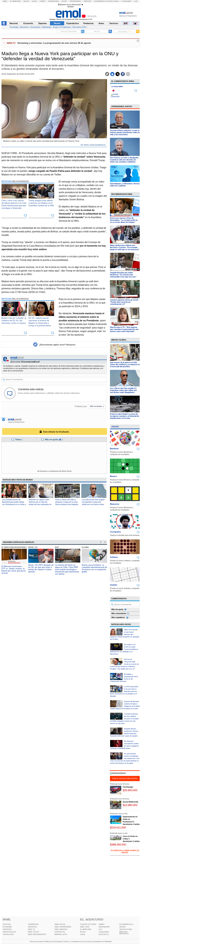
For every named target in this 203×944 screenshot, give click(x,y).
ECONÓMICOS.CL (126, 924)
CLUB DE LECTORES (88, 924)
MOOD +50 (32, 547)
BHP (57, 547)
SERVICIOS (32, 927)
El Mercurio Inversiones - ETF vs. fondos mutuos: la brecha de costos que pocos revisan (13, 569)
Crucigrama (115, 532)
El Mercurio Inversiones (14, 547)
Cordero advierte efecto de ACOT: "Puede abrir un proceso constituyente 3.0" (124, 302)
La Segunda (126, 1)
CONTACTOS (60, 932)
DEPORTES (7, 929)
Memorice (114, 504)
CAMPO (101, 924)
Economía (28, 23)
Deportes (42, 23)
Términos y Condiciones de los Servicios (77, 941)
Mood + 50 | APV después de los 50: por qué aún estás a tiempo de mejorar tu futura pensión (40, 568)
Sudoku (113, 585)
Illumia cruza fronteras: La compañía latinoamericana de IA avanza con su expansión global (94, 568)
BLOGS (83, 932)
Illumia (85, 547)
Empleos (87, 1)
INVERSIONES (104, 927)
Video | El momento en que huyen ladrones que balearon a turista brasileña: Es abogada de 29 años (124, 634)
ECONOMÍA (7, 927)
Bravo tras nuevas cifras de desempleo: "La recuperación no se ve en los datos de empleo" (124, 220)
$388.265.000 (118, 844)
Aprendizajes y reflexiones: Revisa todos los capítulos (125, 185)
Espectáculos (72, 23)
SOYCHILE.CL (104, 934)
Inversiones (53, 1)
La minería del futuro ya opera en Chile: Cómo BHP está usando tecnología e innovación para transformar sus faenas (67, 569)
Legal (34, 1)
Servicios (113, 23)
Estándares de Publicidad (102, 941)
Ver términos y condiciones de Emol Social (54, 471)
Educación (24, 27)
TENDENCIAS (33, 924)
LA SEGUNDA (104, 932)
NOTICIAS (7, 924)
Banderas (114, 448)
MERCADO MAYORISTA (124, 933)
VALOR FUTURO (125, 929)
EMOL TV (31, 929)
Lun (135, 1)
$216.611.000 (118, 827)
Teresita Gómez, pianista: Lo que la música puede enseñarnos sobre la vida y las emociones (125, 132)
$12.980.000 (130, 805)
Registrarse (132, 16)
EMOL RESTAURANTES (37, 934)
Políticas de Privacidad (53, 941)
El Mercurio (15, 1)
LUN (100, 929)
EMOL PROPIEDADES (63, 927)
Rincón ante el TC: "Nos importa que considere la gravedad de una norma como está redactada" (124, 329)
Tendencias (88, 23)
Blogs (26, 1)
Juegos (115, 427)
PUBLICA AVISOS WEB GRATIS (125, 779)
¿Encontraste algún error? (57, 344)
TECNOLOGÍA (8, 934)
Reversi (113, 476)
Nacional (14, 23)
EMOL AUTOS (60, 924)
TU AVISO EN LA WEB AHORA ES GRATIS (125, 851)
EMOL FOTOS (33, 932)
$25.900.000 (130, 790)
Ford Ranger (128, 787)
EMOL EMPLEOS (61, 929)
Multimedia (46, 27)
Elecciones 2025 (79, 27)
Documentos (35, 27)
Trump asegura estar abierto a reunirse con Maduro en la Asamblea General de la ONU (41, 203)
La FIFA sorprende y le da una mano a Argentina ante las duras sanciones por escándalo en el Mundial (124, 691)
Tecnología (14, 27)
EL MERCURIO (85, 929)
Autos (64, 1)
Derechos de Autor (36, 941)
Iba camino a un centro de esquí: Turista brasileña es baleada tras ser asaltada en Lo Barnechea (124, 649)
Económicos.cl (100, 1)
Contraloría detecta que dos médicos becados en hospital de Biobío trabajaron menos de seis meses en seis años (124, 718)
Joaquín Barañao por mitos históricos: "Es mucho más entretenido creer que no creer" (123, 275)
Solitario (114, 557)
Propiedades (75, 1)
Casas (116, 1)
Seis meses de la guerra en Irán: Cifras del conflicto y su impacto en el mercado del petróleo (125, 364)
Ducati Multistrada (130, 802)
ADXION (122, 927)
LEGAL (82, 934)
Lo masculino (117, 86)
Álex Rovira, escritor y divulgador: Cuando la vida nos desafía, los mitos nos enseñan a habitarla (124, 160)
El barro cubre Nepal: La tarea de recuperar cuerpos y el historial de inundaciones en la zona (124, 416)
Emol (5, 1)
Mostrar (71, 7)
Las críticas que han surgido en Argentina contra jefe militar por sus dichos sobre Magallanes (123, 390)
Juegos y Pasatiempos (62, 27)
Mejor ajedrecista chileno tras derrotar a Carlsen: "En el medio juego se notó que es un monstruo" (124, 247)
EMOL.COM (84, 927)
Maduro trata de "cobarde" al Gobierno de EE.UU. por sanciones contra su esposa (13, 320)
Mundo (57, 23)
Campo (42, 1)
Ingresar (122, 16)
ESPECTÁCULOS (9, 932)
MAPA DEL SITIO (61, 934)
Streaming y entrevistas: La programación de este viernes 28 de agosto (54, 43)
